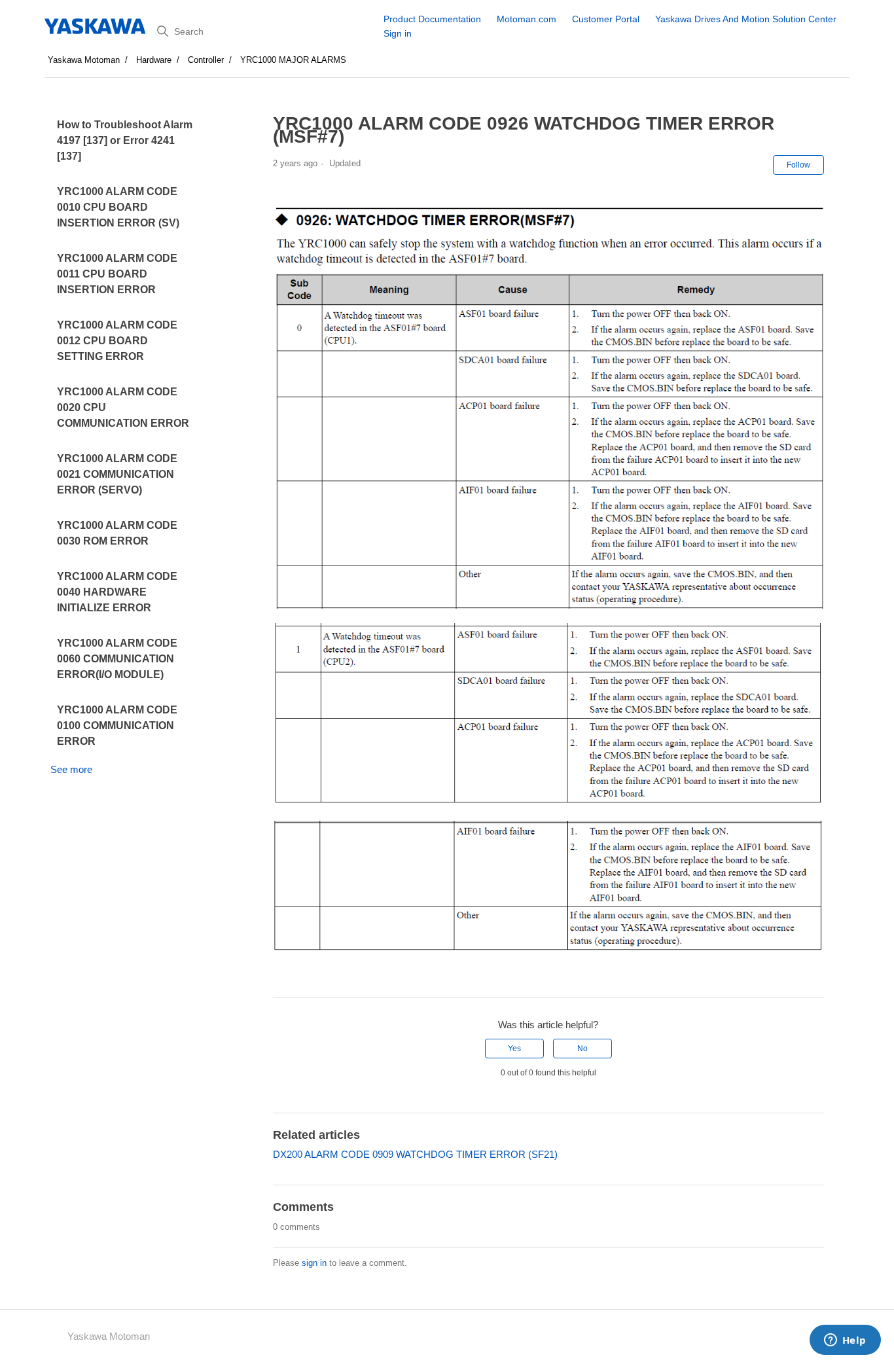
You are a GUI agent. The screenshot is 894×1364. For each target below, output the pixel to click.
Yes (514, 1048)
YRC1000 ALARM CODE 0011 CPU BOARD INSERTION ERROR (117, 274)
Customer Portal (605, 19)
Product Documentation (432, 19)
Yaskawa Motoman (84, 60)
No (582, 1048)
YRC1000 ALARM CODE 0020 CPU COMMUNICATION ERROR (123, 407)
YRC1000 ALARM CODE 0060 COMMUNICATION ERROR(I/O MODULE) (117, 658)
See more (71, 769)
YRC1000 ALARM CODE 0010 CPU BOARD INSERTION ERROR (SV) (118, 207)
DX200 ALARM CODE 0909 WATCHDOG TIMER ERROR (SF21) (415, 1154)
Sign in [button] (398, 33)
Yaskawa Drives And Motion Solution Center (745, 19)
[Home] (96, 26)
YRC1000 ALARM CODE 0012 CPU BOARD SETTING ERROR (117, 340)
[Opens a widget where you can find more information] (845, 1341)
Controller (206, 60)
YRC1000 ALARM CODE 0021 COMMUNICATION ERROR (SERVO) (117, 474)
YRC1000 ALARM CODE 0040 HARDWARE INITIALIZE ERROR (117, 592)
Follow (798, 165)
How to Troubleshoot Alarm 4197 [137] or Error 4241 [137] (124, 140)
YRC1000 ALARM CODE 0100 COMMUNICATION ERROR (117, 725)
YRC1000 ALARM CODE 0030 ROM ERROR (117, 533)
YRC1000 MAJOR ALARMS (293, 60)
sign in (314, 1263)
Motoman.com (526, 19)
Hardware (153, 60)
